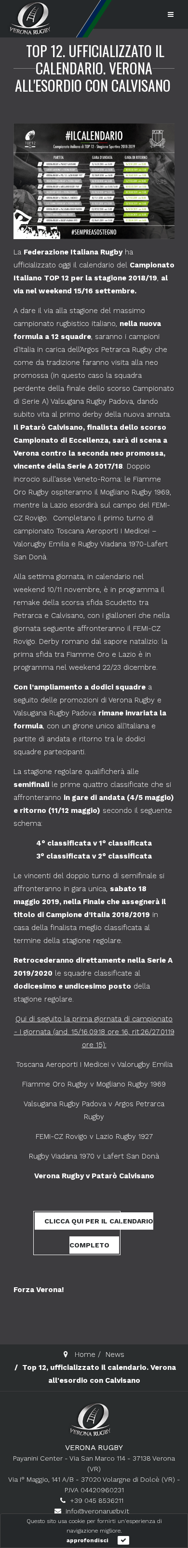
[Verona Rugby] (29, 18)
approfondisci (87, 1540)
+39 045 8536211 (96, 1500)
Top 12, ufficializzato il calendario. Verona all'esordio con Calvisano (93, 68)
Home (85, 1354)
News (115, 1354)
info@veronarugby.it (97, 1511)
